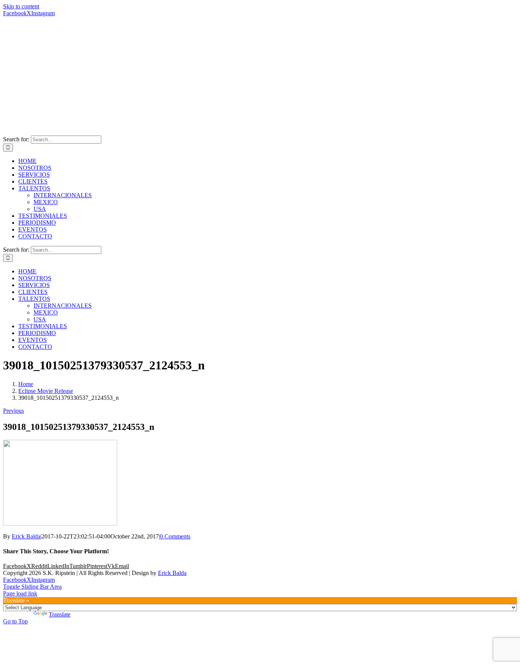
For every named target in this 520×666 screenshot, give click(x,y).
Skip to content (21, 6)
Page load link (20, 593)
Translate (59, 614)
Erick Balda (26, 536)
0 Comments (175, 536)
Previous (13, 410)
